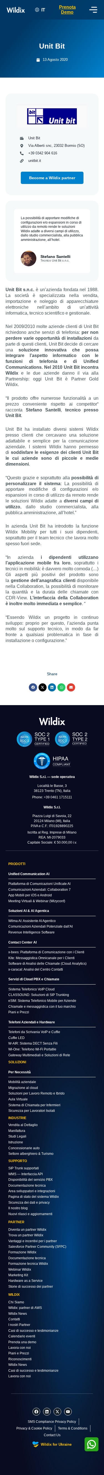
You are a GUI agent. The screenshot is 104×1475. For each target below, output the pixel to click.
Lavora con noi (19, 1348)
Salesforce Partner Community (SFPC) (37, 1247)
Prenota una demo (22, 1342)
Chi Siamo (16, 1302)
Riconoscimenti (20, 1359)
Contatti (14, 1319)
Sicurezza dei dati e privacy (29, 1203)
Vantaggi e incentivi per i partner (32, 1241)
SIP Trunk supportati (23, 1168)
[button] (33, 687)
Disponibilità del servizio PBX (30, 1180)
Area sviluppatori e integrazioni (31, 1191)
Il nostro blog (18, 1208)
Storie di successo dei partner (30, 1287)
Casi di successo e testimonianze (33, 1331)
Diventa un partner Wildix (27, 1230)
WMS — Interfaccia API (25, 1174)
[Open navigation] (93, 10)
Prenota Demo (67, 10)
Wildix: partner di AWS (25, 1308)
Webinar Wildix (19, 1270)
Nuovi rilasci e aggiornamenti (30, 1214)
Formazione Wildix (22, 1252)
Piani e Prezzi (18, 1353)
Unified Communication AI (28, 874)
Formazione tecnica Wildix (28, 1264)
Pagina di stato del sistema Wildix (33, 1197)
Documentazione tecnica (27, 1185)
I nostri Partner (19, 1325)
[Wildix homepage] (16, 10)
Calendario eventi (21, 1336)
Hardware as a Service (25, 1281)
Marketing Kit (18, 1275)
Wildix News (17, 1314)
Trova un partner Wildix (25, 1235)
